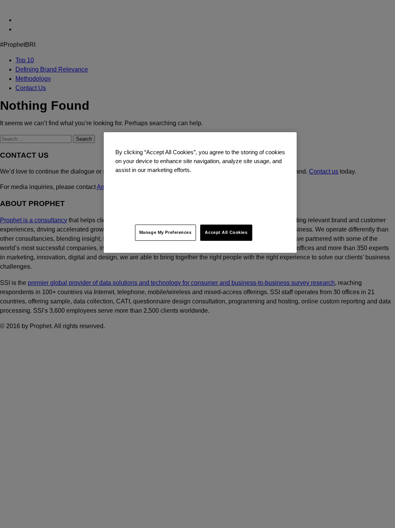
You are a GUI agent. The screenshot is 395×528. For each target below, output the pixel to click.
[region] (200, 192)
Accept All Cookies (226, 232)
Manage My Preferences (165, 232)
